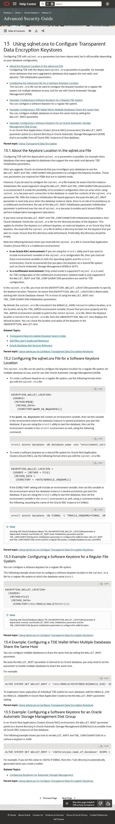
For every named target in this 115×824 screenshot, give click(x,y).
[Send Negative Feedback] (100, 803)
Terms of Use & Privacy (76, 815)
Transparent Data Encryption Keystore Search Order (38, 335)
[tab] (51, 389)
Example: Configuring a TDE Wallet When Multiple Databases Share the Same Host (54, 109)
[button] (15, 3)
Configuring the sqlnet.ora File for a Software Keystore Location (44, 83)
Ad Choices (59, 819)
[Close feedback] (67, 803)
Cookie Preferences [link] (99, 815)
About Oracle (24, 815)
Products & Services (54, 815)
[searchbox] (78, 4)
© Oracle (12, 815)
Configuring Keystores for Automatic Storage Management (41, 774)
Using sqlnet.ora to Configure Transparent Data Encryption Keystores (56, 351)
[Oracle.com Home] (7, 4)
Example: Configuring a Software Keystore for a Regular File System (46, 100)
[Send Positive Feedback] (108, 803)
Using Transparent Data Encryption (38, 143)
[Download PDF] (36, 31)
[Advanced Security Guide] (29, 31)
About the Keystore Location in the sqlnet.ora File (36, 66)
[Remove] (52, 4)
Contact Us (38, 815)
